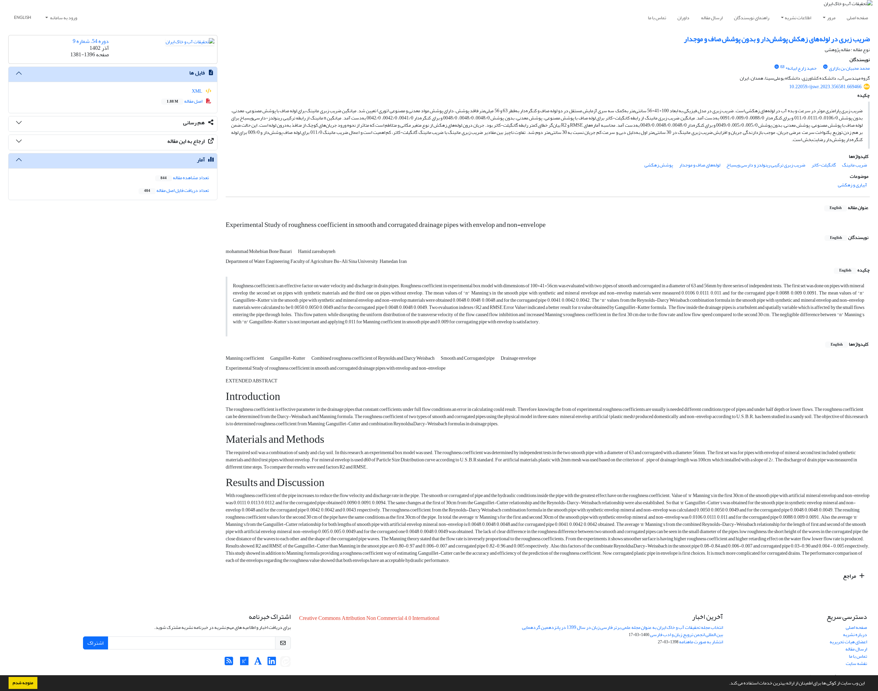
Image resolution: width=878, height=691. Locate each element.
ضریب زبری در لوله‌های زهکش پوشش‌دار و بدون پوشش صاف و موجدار (777, 39)
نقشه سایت (856, 663)
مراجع (850, 576)
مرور (831, 17)
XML (197, 91)
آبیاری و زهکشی (852, 184)
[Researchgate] (244, 663)
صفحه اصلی (857, 17)
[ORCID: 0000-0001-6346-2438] (776, 67)
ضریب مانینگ (854, 165)
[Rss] (229, 663)
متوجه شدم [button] (23, 683)
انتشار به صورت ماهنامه (701, 641)
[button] (727, 684)
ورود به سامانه (63, 17)
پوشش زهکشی (658, 165)
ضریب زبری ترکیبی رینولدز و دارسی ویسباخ (765, 165)
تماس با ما (657, 17)
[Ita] (285, 663)
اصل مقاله (185, 101)
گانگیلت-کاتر (823, 165)
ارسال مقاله (712, 17)
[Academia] (258, 663)
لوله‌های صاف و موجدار (699, 165)
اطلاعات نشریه (798, 17)
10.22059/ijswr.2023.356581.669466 (825, 86)
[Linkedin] (271, 663)
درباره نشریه (855, 634)
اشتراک (95, 643)
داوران (683, 17)
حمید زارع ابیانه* (801, 68)
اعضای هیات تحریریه (848, 641)
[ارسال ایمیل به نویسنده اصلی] (782, 67)
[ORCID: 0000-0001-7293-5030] (825, 67)
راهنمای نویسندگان (751, 17)
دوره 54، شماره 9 (91, 41)
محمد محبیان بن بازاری (849, 68)
